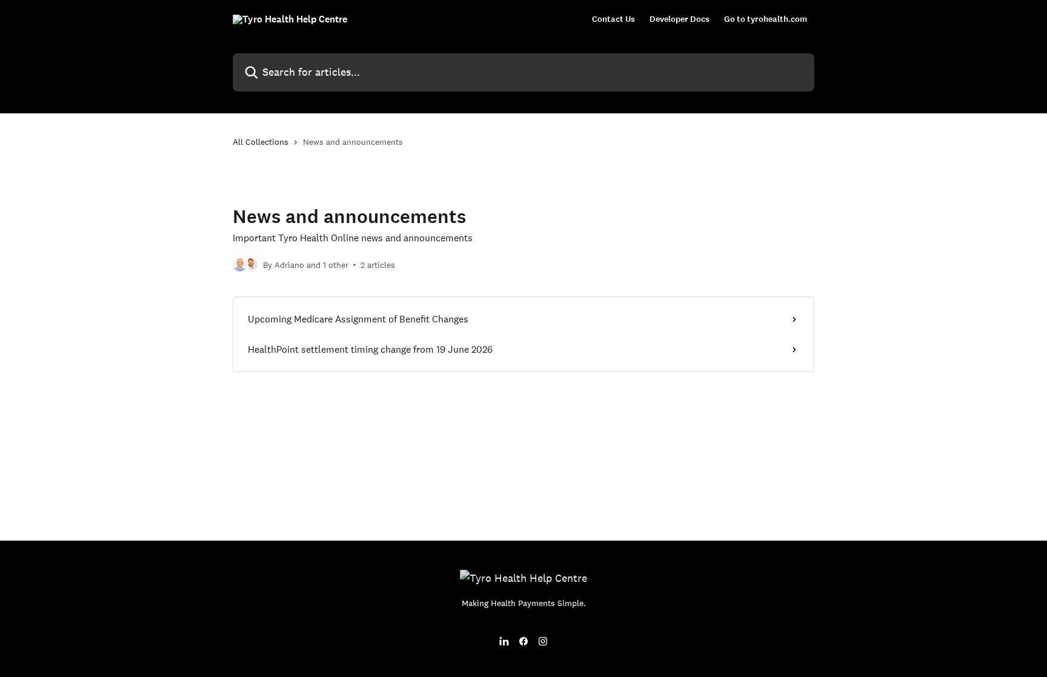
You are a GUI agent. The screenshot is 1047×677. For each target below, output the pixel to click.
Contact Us (613, 19)
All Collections (260, 141)
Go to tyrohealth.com (765, 19)
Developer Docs (680, 19)
